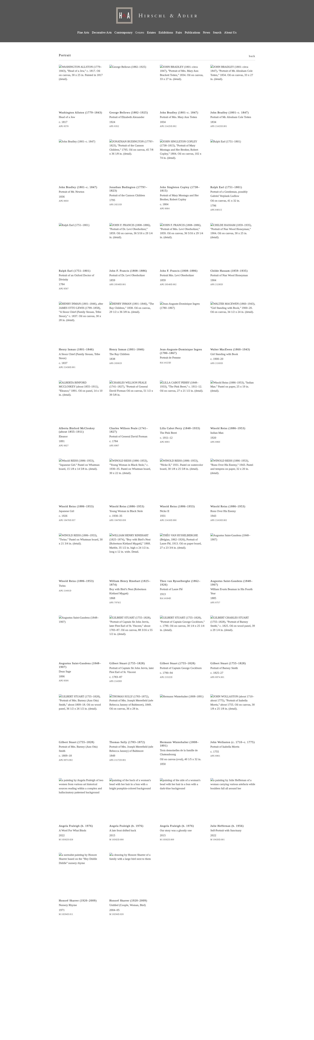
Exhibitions (166, 32)
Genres (139, 32)
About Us (230, 32)
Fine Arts (83, 32)
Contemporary (123, 32)
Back (252, 56)
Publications (192, 32)
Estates (151, 32)
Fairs (179, 32)
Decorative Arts (102, 32)
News (206, 32)
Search (217, 32)
